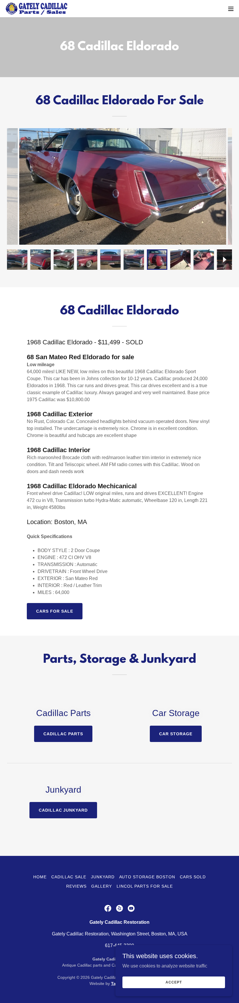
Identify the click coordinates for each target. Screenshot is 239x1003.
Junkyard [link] (103, 877)
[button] (231, 9)
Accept (174, 982)
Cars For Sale (54, 611)
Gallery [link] (101, 886)
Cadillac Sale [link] (68, 877)
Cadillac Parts (63, 733)
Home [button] (40, 877)
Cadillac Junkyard (63, 810)
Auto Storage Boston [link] (147, 877)
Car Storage (175, 733)
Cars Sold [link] (193, 877)
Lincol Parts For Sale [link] (145, 886)
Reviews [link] (76, 886)
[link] (36, 8)
